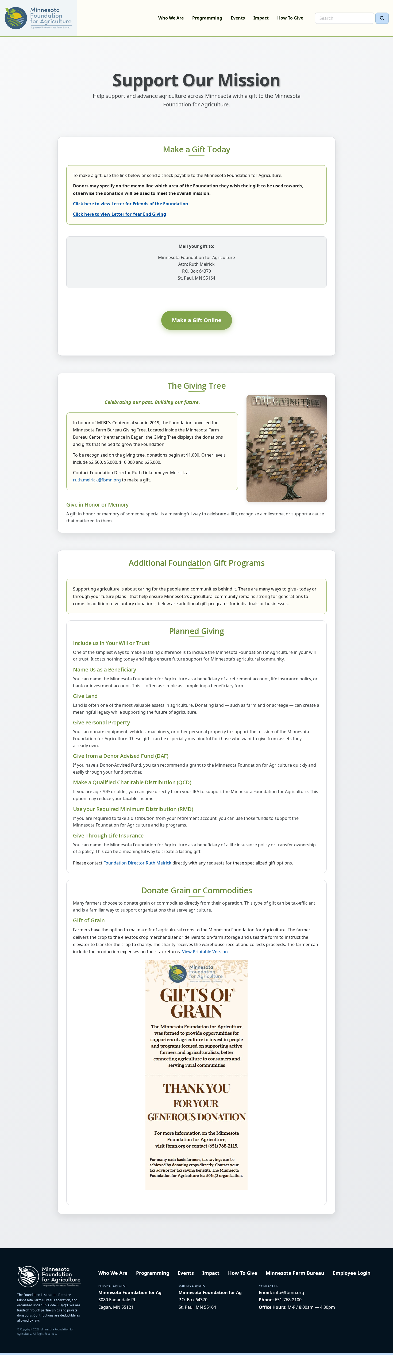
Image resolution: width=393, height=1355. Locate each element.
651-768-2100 (288, 1300)
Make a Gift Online (196, 320)
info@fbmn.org (288, 1292)
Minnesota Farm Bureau (295, 1273)
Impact (261, 18)
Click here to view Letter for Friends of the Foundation (130, 204)
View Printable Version (205, 952)
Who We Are (171, 18)
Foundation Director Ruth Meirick (137, 863)
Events (238, 18)
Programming (207, 18)
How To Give (290, 18)
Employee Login (352, 1273)
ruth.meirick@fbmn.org (97, 480)
